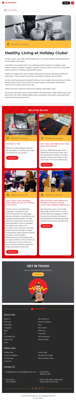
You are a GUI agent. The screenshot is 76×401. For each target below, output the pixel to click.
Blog (39, 325)
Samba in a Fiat (13, 144)
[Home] (9, 3)
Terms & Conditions (11, 355)
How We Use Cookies (45, 355)
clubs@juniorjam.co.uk (28, 372)
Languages (7, 328)
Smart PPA (42, 333)
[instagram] (36, 389)
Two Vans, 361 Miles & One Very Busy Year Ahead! (55, 145)
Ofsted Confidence (44, 322)
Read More (12, 158)
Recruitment (42, 328)
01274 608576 (11, 382)
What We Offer (43, 339)
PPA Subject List (9, 336)
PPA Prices (42, 331)
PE (5, 333)
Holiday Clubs (8, 352)
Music (6, 331)
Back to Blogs (12, 10)
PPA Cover (7, 322)
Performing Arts (44, 336)
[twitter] (43, 389)
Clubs (6, 342)
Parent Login (42, 352)
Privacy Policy (8, 358)
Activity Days (8, 339)
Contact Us (38, 274)
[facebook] (33, 389)
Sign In (66, 3)
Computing (8, 325)
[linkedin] (39, 389)
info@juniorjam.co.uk (13, 372)
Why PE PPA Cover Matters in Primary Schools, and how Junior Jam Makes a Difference (55, 202)
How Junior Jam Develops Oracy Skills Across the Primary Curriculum (20, 202)
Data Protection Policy (46, 358)
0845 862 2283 (45, 374)
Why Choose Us (43, 319)
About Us (7, 319)
